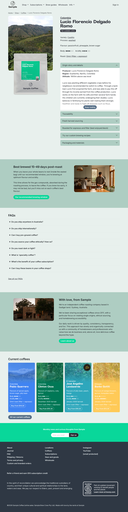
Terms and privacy (15, 460)
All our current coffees (20, 417)
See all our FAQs (15, 279)
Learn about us (67, 341)
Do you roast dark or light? (23, 248)
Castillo (71, 37)
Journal (10, 451)
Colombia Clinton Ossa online (49, 364)
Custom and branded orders (19, 463)
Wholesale (63, 5)
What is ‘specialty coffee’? (23, 255)
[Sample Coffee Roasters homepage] (14, 5)
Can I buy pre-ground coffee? (24, 235)
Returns (19, 457)
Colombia (65, 17)
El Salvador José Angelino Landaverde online (76, 365)
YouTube (87, 451)
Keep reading (90, 107)
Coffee (23, 13)
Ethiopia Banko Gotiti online (105, 364)
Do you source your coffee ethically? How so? (31, 242)
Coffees (48, 451)
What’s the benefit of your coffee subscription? (32, 261)
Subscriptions (51, 454)
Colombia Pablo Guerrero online (19, 365)
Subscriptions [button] (36, 5)
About (9, 448)
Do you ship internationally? (23, 228)
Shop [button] (24, 5)
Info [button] (71, 5)
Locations (49, 448)
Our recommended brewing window (31, 197)
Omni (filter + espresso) (76, 56)
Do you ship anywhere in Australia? (27, 222)
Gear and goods (52, 457)
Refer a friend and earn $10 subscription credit (27, 473)
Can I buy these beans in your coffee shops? (31, 268)
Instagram (87, 448)
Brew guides (51, 5)
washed (71, 40)
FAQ (8, 454)
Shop (17, 13)
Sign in (116, 5)
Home (10, 13)
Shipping (11, 457)
